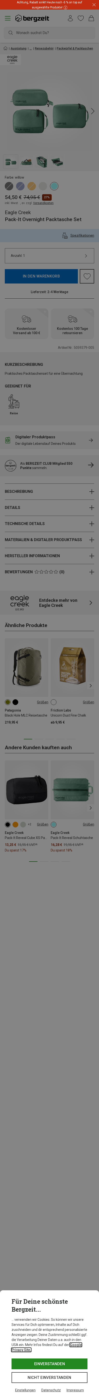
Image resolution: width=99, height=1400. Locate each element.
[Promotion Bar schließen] (94, 5)
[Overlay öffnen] (64, 7)
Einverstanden (49, 1364)
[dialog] (49, 1345)
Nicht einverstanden (49, 1377)
